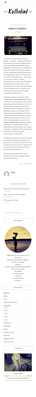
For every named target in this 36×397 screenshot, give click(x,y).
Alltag (5, 296)
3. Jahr (5, 313)
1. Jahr (5, 307)
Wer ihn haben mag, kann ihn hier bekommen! (18, 380)
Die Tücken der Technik (11, 200)
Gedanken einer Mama (18, 24)
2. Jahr (5, 310)
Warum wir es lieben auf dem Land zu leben (16, 189)
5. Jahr (5, 319)
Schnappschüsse (9, 332)
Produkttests (8, 323)
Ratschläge (7, 326)
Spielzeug (6, 335)
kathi (13, 172)
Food (5, 299)
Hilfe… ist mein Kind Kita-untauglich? (15, 194)
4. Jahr (5, 316)
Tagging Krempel (9, 338)
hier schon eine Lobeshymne (17, 376)
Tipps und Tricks (9, 341)
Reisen (6, 329)
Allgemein (7, 293)
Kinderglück (7, 305)
